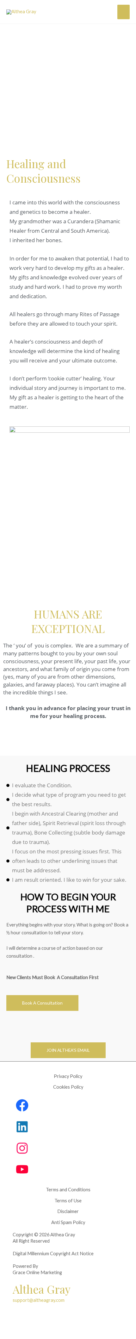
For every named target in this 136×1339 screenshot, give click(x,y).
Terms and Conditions (68, 1189)
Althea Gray (42, 1289)
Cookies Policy (68, 1087)
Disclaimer (68, 1211)
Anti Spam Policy (68, 1222)
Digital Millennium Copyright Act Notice (53, 1253)
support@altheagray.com (39, 1300)
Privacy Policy (68, 1076)
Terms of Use (68, 1200)
